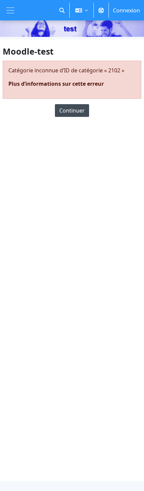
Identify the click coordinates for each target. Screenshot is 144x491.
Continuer (72, 110)
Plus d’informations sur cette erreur (56, 83)
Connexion (126, 10)
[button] (62, 10)
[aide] (101, 10)
